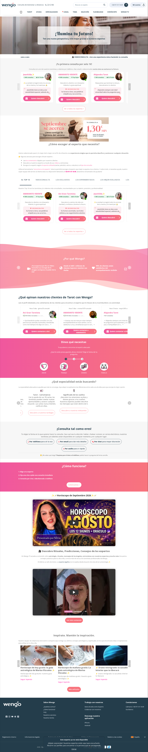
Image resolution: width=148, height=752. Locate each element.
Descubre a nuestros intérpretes (41, 410)
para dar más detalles (73, 441)
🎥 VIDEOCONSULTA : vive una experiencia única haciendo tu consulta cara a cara (81, 57)
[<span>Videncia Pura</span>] (106, 399)
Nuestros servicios (49, 715)
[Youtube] (12, 717)
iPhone (87, 723)
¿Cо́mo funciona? (49, 709)
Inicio (20, 12)
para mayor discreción (107, 441)
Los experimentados (85, 180)
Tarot (29, 12)
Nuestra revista (48, 718)
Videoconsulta (43, 180)
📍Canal (65, 12)
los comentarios (31, 160)
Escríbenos (129, 709)
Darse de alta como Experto (94, 707)
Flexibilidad (98, 12)
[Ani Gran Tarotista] (83, 196)
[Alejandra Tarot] (118, 77)
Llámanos (135, 707)
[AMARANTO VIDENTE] (83, 77)
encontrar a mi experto (42, 169)
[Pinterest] (18, 717)
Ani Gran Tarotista (67, 194)
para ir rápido (75, 449)
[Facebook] (6, 717)
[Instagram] (9, 717)
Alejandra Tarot (101, 74)
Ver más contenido (74, 620)
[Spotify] (15, 717)
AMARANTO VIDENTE (67, 74)
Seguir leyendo (26, 679)
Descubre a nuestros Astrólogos (74, 415)
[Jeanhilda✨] (48, 77)
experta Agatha (64, 562)
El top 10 (25, 180)
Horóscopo (112, 12)
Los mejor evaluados (110, 180)
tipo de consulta (86, 165)
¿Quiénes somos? (49, 707)
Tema (75, 12)
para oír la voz (41, 441)
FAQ (44, 712)
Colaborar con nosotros (93, 709)
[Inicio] (9, 5)
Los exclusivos (63, 180)
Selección (85, 12)
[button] (129, 86)
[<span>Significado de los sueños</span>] (41, 397)
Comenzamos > (74, 485)
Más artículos (74, 689)
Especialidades (52, 12)
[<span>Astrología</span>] (74, 399)
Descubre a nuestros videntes (106, 415)
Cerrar (74, 749)
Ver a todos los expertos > (74, 109)
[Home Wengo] (12, 704)
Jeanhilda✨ (28, 74)
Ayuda (39, 12)
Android (87, 725)
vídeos (57, 163)
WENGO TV (125, 12)
